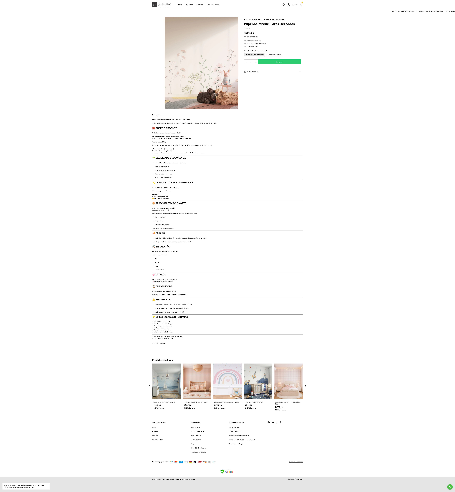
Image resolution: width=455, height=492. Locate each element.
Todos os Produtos (255, 20)
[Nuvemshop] (295, 479)
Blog (192, 444)
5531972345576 (234, 427)
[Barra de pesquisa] (283, 5)
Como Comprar (196, 440)
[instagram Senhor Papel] (269, 422)
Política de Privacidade (198, 452)
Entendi (31, 487)
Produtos (189, 5)
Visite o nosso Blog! (235, 444)
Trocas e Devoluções (197, 431)
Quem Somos (195, 427)
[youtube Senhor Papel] (273, 422)
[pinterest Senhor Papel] (281, 422)
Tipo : (256, 51)
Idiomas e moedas (296, 462)
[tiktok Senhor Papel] (277, 422)
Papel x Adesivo (196, 435)
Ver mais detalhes (252, 46)
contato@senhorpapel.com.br (239, 435)
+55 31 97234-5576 (235, 431)
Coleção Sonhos (213, 5)
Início (180, 5)
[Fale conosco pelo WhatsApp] (450, 487)
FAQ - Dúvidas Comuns (198, 448)
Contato (200, 5)
